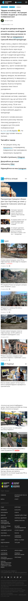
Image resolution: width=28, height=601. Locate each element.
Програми (18, 557)
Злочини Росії (5, 535)
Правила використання (19, 553)
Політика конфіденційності (7, 558)
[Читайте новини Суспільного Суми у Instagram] (5, 577)
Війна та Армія (19, 540)
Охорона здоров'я (20, 518)
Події (2, 507)
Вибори (3, 515)
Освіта (17, 512)
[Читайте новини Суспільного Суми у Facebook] (2, 577)
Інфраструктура (20, 520)
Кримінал (19, 7)
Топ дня (17, 542)
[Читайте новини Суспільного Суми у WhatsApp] (17, 577)
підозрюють (7, 147)
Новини (3, 495)
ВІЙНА (2, 499)
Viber (12, 164)
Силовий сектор (6, 530)
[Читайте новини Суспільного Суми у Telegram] (14, 577)
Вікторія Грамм (9, 20)
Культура (18, 510)
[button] (10, 131)
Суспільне (10, 593)
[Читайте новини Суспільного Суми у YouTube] (8, 577)
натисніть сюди (22, 594)
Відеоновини (5, 542)
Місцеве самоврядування (20, 526)
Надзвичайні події (21, 515)
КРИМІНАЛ (12, 7)
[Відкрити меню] (26, 2)
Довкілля (4, 518)
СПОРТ (17, 499)
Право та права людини (6, 526)
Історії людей (19, 530)
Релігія (17, 533)
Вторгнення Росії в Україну (21, 495)
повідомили (18, 37)
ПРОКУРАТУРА (4, 7)
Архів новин (18, 550)
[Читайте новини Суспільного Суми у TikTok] (20, 577)
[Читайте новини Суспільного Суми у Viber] (11, 577)
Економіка (4, 512)
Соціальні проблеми (18, 536)
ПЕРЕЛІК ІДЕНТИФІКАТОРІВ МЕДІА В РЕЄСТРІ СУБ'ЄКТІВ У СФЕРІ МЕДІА (6, 564)
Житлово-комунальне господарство (5, 522)
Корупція (18, 507)
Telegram (21, 157)
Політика (4, 533)
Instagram (22, 168)
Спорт (3, 540)
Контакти (4, 550)
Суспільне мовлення (4, 553)
